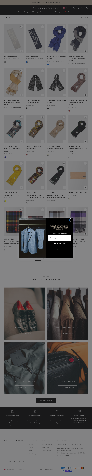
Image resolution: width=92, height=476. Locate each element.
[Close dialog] (70, 220)
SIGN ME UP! (59, 243)
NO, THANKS (59, 249)
